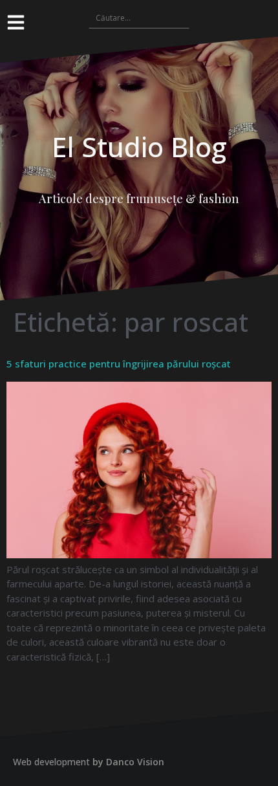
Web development (51, 762)
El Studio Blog (139, 146)
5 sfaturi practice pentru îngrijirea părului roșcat (118, 363)
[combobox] (139, 17)
